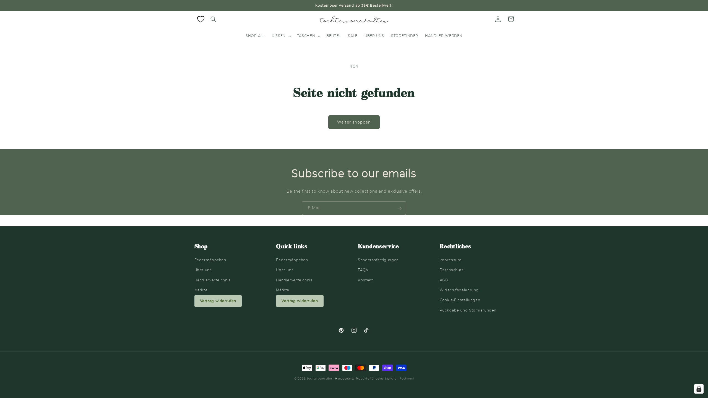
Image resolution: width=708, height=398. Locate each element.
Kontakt (365, 280)
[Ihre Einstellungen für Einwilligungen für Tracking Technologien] (699, 389)
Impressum (451, 260)
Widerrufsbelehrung (459, 290)
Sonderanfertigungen (378, 260)
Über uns (203, 270)
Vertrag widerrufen (218, 300)
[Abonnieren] (399, 208)
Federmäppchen (210, 260)
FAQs (363, 270)
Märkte (201, 290)
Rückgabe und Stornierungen (468, 310)
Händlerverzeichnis (212, 280)
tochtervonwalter (319, 378)
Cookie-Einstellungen (460, 300)
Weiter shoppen (354, 122)
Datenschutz (452, 270)
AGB (444, 280)
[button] (213, 19)
